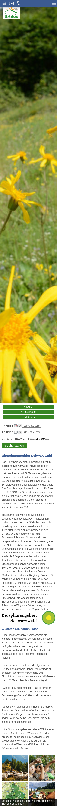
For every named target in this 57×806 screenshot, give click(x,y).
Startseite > (8, 801)
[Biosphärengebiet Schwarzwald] (28, 622)
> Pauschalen (28, 412)
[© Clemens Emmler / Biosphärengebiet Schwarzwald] (15, 768)
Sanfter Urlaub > (24, 801)
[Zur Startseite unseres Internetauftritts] (11, 18)
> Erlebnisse (29, 417)
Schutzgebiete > (43, 801)
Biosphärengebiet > (13, 803)
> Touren (28, 406)
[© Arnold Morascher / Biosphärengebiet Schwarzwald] (42, 768)
